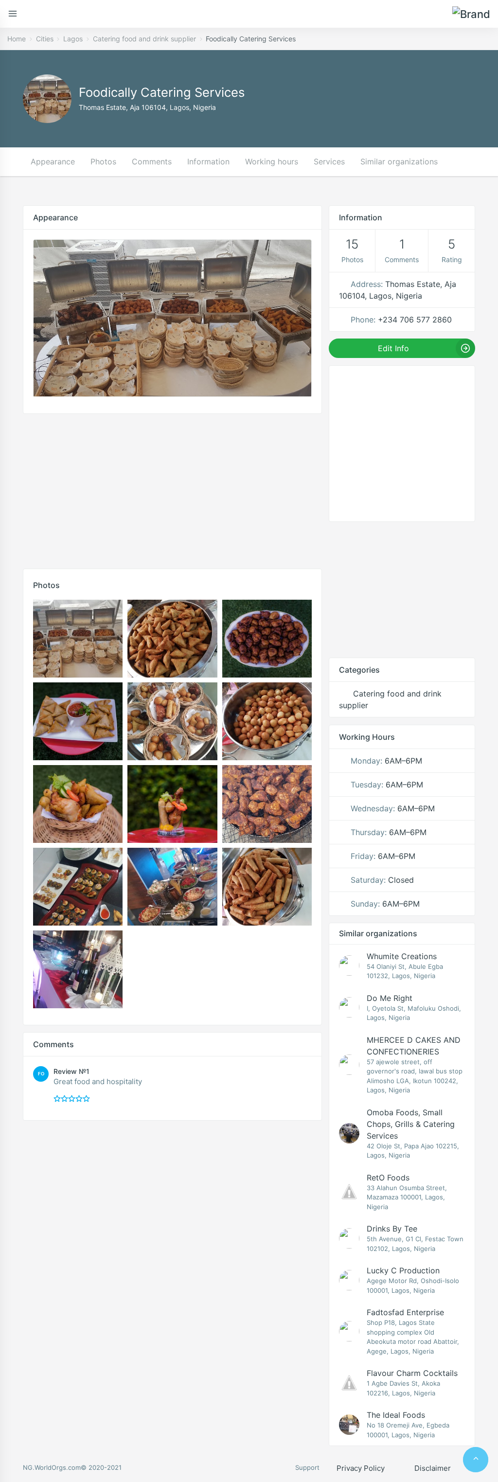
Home (16, 39)
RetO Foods (388, 1177)
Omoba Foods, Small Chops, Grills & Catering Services (411, 1124)
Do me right (389, 998)
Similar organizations (399, 161)
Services (329, 161)
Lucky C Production (403, 1270)
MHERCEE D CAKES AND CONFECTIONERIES (414, 1045)
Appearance (53, 161)
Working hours (271, 161)
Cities (44, 39)
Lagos (73, 39)
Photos (103, 161)
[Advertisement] (172, 489)
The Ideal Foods (396, 1415)
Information (208, 161)
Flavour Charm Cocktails (412, 1373)
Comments (152, 161)
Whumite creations (402, 956)
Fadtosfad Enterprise (405, 1312)
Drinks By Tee (392, 1228)
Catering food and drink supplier (144, 39)
